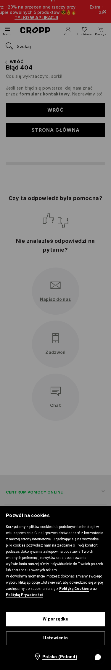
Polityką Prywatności (24, 595)
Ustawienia (55, 638)
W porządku (55, 619)
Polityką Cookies (74, 589)
